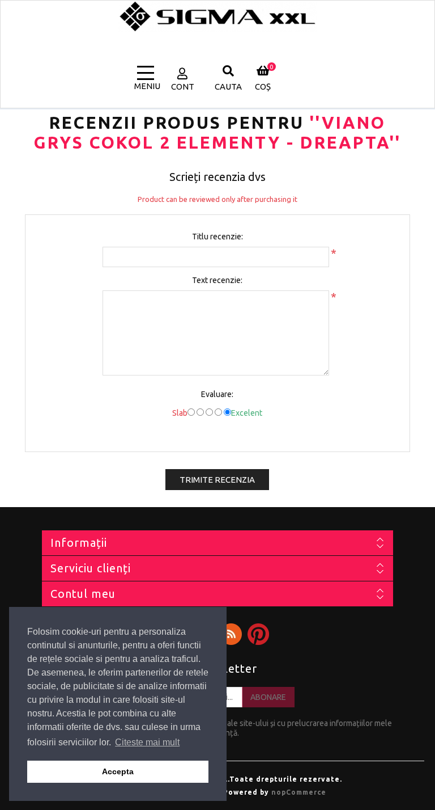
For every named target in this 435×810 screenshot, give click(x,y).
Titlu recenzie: (217, 236)
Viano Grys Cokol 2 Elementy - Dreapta (212, 132)
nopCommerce (298, 792)
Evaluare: (217, 394)
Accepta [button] (118, 771)
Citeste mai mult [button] (147, 742)
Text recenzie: (217, 280)
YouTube (258, 634)
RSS (231, 634)
